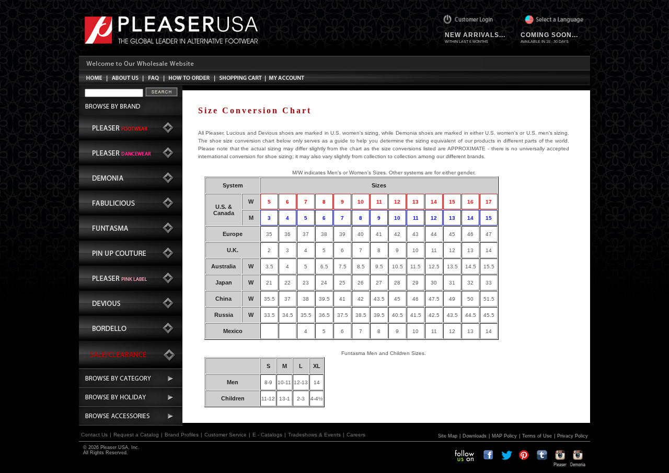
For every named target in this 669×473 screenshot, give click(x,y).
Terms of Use (537, 436)
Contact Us (94, 434)
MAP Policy (504, 436)
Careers (356, 434)
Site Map (447, 436)
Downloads (475, 436)
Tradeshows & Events (314, 434)
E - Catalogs (267, 434)
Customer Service (225, 434)
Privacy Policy (572, 436)
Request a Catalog (136, 434)
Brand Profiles (182, 434)
